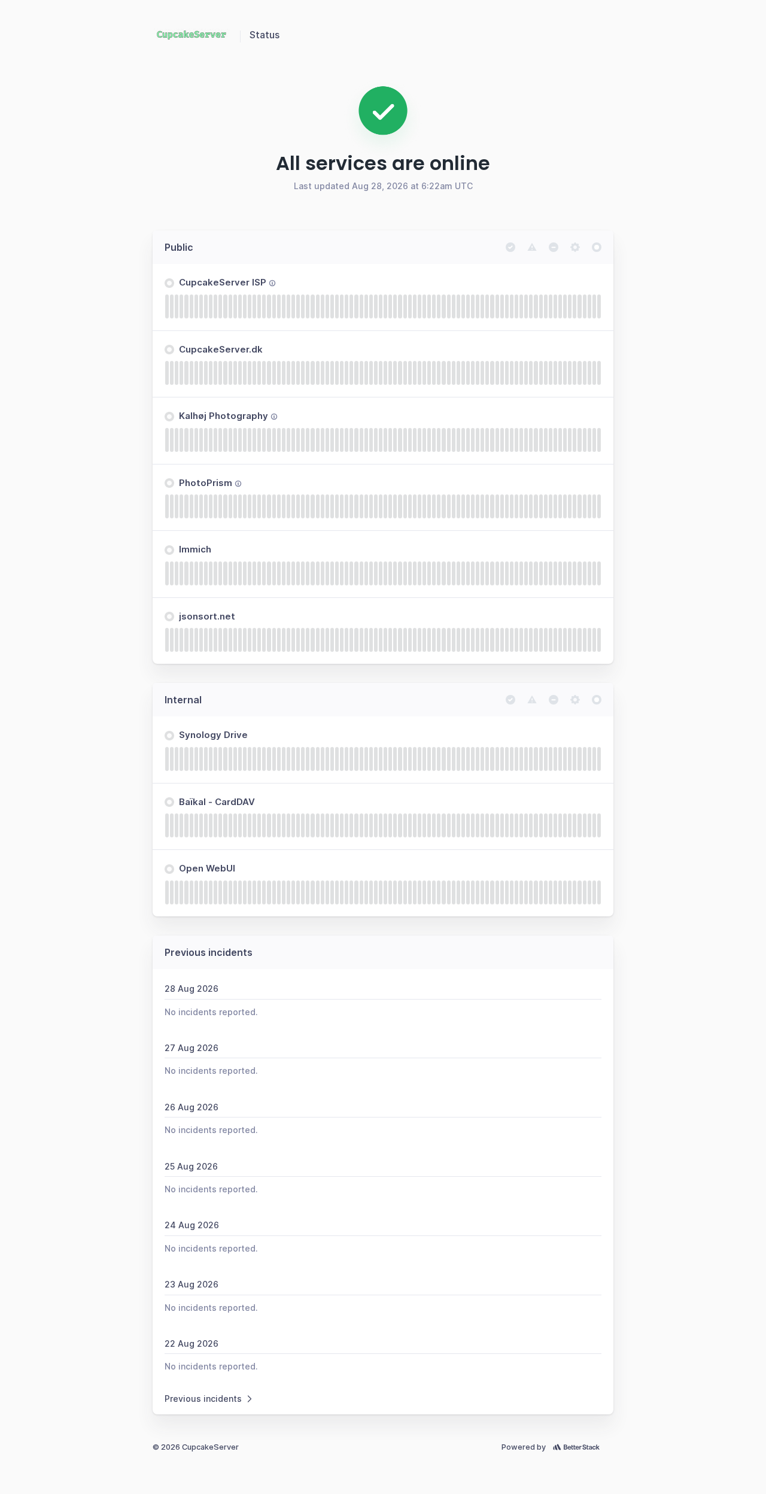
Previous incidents (203, 1398)
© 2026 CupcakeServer (196, 1447)
